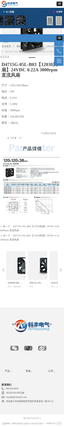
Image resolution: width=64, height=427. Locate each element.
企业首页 (6, 46)
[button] (59, 4)
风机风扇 (21, 46)
